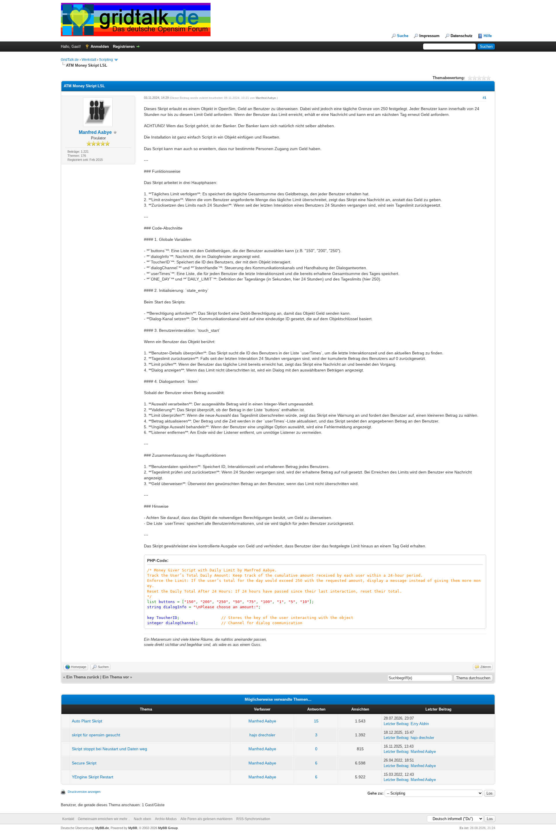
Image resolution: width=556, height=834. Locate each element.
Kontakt (68, 819)
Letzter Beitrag (396, 724)
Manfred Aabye (95, 132)
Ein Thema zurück (82, 677)
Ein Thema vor (116, 677)
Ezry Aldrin (420, 724)
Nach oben (142, 819)
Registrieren (124, 46)
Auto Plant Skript (87, 721)
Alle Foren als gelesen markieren (206, 819)
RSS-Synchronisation (253, 819)
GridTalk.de (70, 60)
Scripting (106, 60)
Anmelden (100, 46)
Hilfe (488, 36)
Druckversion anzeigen (84, 791)
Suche (402, 36)
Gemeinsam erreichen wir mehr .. (104, 819)
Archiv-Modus (166, 819)
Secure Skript (84, 763)
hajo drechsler (262, 735)
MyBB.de (102, 828)
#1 (484, 97)
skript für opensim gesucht (96, 735)
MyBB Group (168, 828)
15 (316, 721)
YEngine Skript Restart (92, 777)
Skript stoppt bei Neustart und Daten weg (109, 748)
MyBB (132, 828)
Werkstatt (89, 60)
